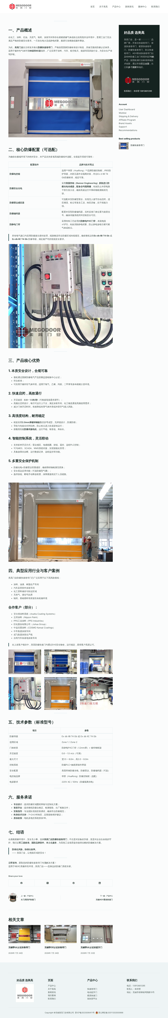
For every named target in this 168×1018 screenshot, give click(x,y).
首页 (92, 6)
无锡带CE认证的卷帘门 (55, 947)
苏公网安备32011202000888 (110, 1012)
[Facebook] (22, 883)
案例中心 (142, 6)
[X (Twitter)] (48, 883)
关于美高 (103, 6)
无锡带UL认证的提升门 (91, 947)
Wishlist (122, 113)
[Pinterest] (74, 883)
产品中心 (116, 6)
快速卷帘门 (146, 39)
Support (123, 126)
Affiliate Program (127, 120)
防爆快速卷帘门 (137, 145)
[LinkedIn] (100, 883)
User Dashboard (127, 109)
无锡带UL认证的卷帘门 (19, 947)
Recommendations (128, 130)
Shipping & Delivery (128, 116)
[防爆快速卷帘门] (123, 145)
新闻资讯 (129, 6)
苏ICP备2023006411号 (85, 1012)
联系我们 (155, 6)
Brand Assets (125, 123)
